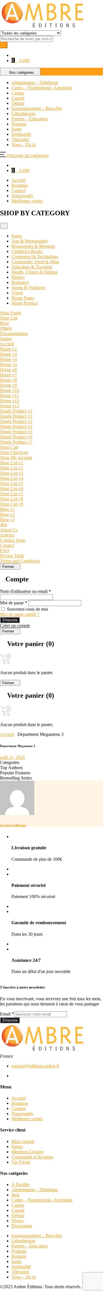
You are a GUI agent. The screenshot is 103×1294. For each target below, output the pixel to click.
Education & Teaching (31, 266)
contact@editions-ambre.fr (35, 1065)
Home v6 (8, 369)
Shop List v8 (11, 498)
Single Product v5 (16, 431)
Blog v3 (7, 519)
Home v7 (8, 374)
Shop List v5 (11, 483)
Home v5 (8, 364)
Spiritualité (21, 1266)
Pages (16, 235)
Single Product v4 (16, 426)
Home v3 (8, 354)
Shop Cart (9, 447)
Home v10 (9, 390)
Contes (17, 1205)
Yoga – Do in (23, 1276)
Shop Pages (10, 312)
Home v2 (8, 349)
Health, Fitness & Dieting (34, 272)
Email (7, 1013)
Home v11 (9, 395)
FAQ (4, 550)
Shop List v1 (11, 462)
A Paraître (20, 1184)
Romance (20, 282)
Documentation (14, 333)
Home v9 (8, 385)
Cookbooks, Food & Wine (35, 261)
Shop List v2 (11, 467)
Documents (21, 1225)
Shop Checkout (14, 452)
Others (6, 328)
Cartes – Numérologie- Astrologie (41, 1200)
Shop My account (16, 457)
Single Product (24, 303)
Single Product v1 (16, 411)
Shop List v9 (11, 504)
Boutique (19, 185)
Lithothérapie (23, 1240)
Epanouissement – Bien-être (36, 1235)
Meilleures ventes (27, 200)
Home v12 (9, 400)
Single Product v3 (16, 421)
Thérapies (20, 1271)
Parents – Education (29, 1245)
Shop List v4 (11, 478)
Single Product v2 (16, 416)
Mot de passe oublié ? (19, 614)
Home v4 (8, 359)
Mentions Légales (27, 1151)
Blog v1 (7, 509)
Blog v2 (7, 514)
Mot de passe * (13, 602)
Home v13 (9, 405)
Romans (18, 1256)
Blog (4, 323)
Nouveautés (22, 195)
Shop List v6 (11, 488)
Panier (17, 1146)
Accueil (18, 180)
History (18, 277)
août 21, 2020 (12, 757)
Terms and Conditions (20, 560)
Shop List (8, 318)
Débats (17, 1215)
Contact (18, 190)
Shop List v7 (11, 493)
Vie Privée (20, 1162)
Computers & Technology (34, 256)
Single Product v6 (16, 436)
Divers (17, 1220)
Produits (18, 1251)
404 (3, 524)
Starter (6, 338)
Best (15, 1194)
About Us (9, 529)
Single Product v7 (16, 442)
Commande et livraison (32, 1156)
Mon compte (22, 1141)
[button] (13, 55)
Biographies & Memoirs (33, 246)
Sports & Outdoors (28, 287)
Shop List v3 (11, 473)
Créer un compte (15, 625)
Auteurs (7, 535)
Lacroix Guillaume (13, 825)
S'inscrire (9, 620)
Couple (18, 1210)
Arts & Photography (29, 241)
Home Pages (22, 297)
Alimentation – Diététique (34, 1189)
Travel (17, 292)
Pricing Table (12, 555)
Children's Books (27, 251)
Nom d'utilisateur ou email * (25, 591)
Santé (16, 1261)
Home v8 (8, 380)
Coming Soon (12, 540)
